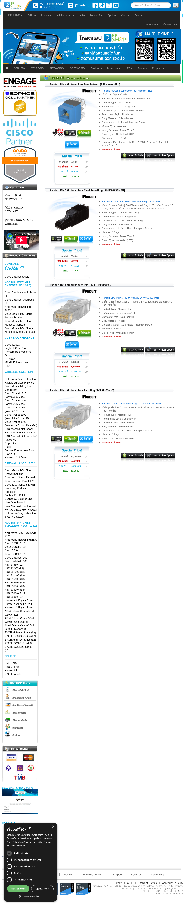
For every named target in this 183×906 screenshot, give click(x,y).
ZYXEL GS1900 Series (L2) (20, 632)
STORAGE (37, 68)
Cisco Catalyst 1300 (16, 561)
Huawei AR (11, 670)
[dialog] (30, 862)
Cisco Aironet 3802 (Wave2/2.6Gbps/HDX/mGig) (21, 423)
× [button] (53, 826)
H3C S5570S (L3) (15, 586)
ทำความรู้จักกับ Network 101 (14, 197)
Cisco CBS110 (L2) (15, 543)
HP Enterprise (64, 15)
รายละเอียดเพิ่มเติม (16, 845)
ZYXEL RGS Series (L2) (18, 643)
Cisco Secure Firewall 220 (19, 481)
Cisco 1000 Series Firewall (20, 477)
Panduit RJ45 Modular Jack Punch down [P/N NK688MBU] (85, 84)
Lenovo (45, 15)
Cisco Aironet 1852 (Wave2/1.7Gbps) (15, 409)
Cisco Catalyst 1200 (16, 557)
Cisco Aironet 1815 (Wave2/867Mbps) (15, 395)
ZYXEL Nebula (13, 674)
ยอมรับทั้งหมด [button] (18, 888)
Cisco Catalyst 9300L (17, 276)
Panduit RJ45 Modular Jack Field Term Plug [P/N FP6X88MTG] (87, 190)
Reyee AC (10, 439)
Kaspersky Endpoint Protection (16, 489)
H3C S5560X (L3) (15, 582)
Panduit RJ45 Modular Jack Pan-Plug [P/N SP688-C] (81, 284)
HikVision (10, 359)
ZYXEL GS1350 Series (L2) (20, 639)
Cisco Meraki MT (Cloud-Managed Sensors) (19, 322)
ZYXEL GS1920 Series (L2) (20, 636)
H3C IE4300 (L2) (14, 568)
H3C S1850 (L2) (14, 564)
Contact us (169, 24)
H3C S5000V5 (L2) (15, 593)
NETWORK (56, 68)
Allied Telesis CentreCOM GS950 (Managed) (19, 627)
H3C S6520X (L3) (15, 589)
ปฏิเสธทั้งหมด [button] (42, 888)
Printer (141, 68)
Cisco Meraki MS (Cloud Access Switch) (18, 315)
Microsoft (95, 15)
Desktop (95, 68)
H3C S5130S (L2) (15, 571)
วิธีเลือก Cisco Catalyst (14, 209)
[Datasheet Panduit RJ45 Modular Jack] (70, 133)
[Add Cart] (84, 133)
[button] (30, 896)
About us (151, 24)
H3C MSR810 (12, 663)
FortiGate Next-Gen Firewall (21, 509)
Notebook (112, 68)
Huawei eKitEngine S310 (19, 607)
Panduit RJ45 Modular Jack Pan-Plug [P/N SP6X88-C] (82, 390)
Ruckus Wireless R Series (19, 382)
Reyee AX (10, 443)
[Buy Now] (72, 145)
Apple (111, 15)
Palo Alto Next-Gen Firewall (20, 506)
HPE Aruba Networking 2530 (21, 539)
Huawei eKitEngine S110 (19, 600)
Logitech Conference (16, 348)
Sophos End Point (15, 495)
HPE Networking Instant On (20, 379)
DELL (31, 15)
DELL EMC (14, 15)
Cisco (124, 15)
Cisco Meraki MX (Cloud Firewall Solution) (18, 472)
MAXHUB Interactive (16, 362)
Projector (157, 68)
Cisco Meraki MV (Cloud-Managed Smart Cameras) (20, 329)
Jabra (8, 366)
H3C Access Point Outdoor (20, 432)
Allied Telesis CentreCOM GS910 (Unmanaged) (19, 619)
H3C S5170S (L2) (15, 575)
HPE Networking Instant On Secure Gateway (20, 514)
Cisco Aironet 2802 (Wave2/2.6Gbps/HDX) (17, 416)
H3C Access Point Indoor (19, 429)
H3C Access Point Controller (21, 436)
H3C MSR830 (12, 667)
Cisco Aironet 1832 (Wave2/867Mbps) (15, 402)
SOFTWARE (77, 68)
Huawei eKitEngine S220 (19, 604)
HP (81, 15)
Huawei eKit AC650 (16, 457)
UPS (127, 68)
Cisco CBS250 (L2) (15, 550)
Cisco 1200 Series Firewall (20, 484)
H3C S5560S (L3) (15, 579)
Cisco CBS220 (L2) (15, 547)
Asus (137, 15)
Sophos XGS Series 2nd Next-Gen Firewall (18, 500)
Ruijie (8, 446)
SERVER (19, 68)
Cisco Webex (12, 344)
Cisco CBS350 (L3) (15, 554)
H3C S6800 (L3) (14, 596)
